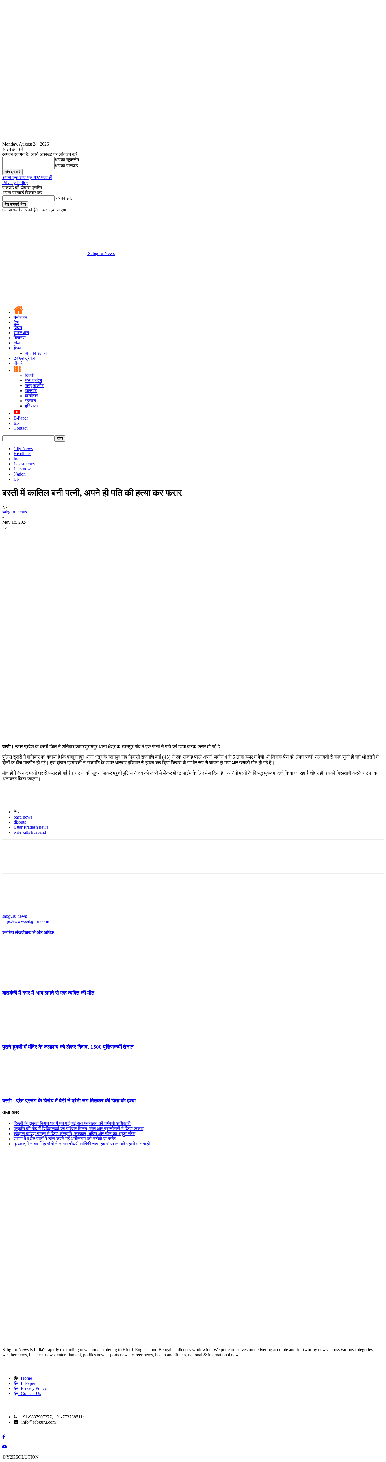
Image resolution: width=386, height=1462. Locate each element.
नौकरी (19, 363)
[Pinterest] (52, 535)
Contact (20, 428)
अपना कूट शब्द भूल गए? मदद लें (27, 177)
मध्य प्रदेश (33, 380)
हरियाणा (31, 405)
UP (16, 479)
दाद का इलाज (36, 353)
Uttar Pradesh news (31, 827)
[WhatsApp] (72, 535)
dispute (20, 822)
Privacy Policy (15, 182)
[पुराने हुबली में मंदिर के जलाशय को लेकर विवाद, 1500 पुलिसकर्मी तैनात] (33, 1035)
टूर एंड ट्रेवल (24, 358)
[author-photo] (15, 911)
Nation (20, 474)
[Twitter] (32, 535)
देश (16, 322)
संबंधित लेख (11, 932)
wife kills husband (30, 832)
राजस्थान (21, 332)
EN (17, 423)
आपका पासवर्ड (66, 165)
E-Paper (21, 418)
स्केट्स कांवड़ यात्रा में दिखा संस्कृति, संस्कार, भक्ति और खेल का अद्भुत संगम (74, 1133)
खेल (17, 342)
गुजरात (30, 400)
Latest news (24, 463)
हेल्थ (17, 347)
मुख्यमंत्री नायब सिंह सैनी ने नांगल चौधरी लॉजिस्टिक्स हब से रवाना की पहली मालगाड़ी (82, 1143)
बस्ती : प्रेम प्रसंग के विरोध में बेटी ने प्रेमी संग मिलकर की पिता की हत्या (69, 1100)
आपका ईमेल (64, 198)
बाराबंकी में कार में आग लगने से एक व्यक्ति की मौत (48, 993)
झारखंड (31, 390)
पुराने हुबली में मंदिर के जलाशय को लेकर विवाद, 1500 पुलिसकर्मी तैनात (68, 1047)
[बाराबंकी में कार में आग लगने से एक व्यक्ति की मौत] (33, 981)
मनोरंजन (20, 317)
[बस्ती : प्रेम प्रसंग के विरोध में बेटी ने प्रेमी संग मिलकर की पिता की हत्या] (33, 1089)
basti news (23, 817)
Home (26, 1378)
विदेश (18, 327)
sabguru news (14, 511)
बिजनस (20, 337)
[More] (93, 536)
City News (23, 448)
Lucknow (22, 469)
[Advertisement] (193, 697)
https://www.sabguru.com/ (25, 921)
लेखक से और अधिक (37, 932)
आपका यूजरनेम (67, 159)
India (18, 458)
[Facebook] (11, 535)
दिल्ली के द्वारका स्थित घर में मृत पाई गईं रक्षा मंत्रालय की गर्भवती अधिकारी (72, 1123)
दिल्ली (29, 375)
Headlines (22, 453)
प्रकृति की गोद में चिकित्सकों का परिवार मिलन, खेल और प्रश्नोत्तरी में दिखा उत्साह (79, 1128)
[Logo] (45, 297)
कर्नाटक (31, 395)
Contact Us (31, 1393)
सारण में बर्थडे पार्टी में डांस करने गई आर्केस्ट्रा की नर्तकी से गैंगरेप (65, 1138)
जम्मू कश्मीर (34, 385)
